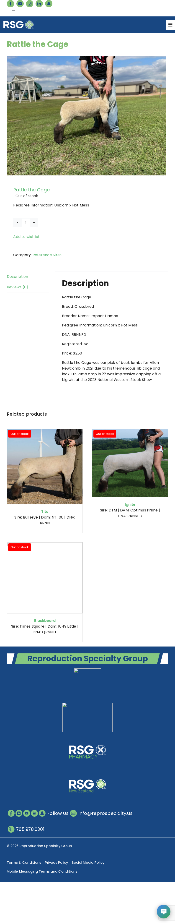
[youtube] (20, 3)
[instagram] (29, 3)
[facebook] (10, 3)
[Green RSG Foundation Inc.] (87, 704)
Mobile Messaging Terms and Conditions (42, 871)
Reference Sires (47, 255)
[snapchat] (48, 3)
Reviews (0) (17, 287)
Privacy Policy (56, 862)
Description (17, 276)
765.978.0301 (30, 829)
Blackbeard (45, 620)
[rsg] (18, 22)
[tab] (28, 276)
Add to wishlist (26, 236)
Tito (45, 511)
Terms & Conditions (24, 862)
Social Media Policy (88, 862)
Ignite (130, 504)
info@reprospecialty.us (106, 813)
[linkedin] (39, 3)
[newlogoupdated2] (87, 670)
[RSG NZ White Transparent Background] (87, 772)
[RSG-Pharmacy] (87, 738)
